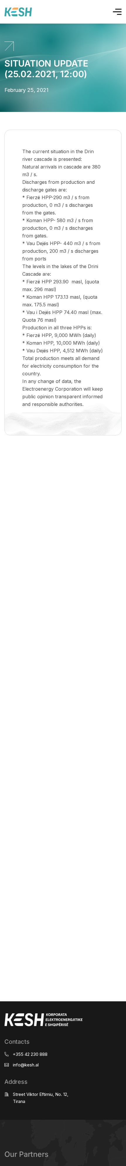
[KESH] (18, 11)
